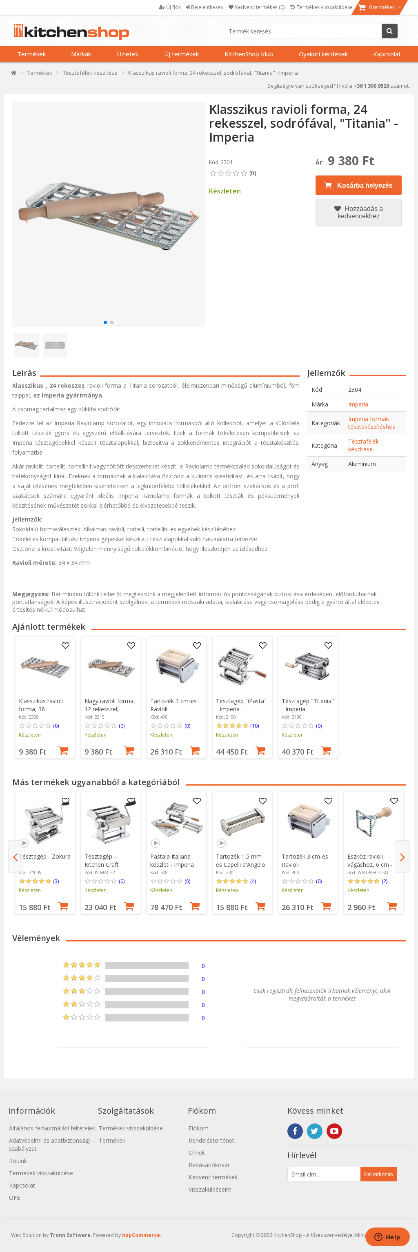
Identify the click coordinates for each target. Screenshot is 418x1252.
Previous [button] (15, 856)
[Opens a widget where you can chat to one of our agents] (387, 1238)
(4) (253, 881)
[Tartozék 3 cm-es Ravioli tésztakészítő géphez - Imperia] (176, 666)
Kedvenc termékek (213, 1177)
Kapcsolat (387, 54)
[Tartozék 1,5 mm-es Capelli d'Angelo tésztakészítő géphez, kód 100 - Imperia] (242, 821)
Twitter (314, 1131)
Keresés (390, 31)
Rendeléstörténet (211, 1140)
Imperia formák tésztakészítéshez (371, 423)
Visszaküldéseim (210, 1189)
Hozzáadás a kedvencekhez (360, 212)
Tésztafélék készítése (363, 445)
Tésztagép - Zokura (45, 856)
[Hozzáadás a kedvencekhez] (66, 646)
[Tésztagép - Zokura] (45, 821)
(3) (56, 881)
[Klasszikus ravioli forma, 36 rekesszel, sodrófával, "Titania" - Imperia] (45, 666)
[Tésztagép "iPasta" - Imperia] (242, 666)
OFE (14, 1197)
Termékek (31, 54)
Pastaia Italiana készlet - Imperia (172, 860)
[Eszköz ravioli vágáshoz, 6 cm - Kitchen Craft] (373, 821)
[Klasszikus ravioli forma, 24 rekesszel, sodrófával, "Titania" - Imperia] (108, 214)
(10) (254, 725)
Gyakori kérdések (323, 54)
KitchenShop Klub (249, 54)
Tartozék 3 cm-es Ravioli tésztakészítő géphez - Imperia (173, 713)
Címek (197, 1153)
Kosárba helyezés (364, 185)
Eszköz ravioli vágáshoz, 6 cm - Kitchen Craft (370, 864)
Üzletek (127, 54)
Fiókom (199, 1128)
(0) (56, 725)
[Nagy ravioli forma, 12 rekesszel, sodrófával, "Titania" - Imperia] (111, 666)
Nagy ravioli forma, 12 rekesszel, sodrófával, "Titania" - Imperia (109, 713)
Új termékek (181, 54)
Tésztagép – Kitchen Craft (101, 860)
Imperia (358, 404)
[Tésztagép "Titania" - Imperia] (308, 666)
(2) (384, 881)
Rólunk (18, 1161)
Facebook (295, 1131)
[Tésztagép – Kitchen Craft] (111, 821)
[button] (24, 216)
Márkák (81, 54)
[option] (45, 697)
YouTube (334, 1131)
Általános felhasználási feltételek (52, 1128)
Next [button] (403, 856)
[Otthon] (14, 74)
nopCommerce (141, 1235)
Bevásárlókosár (209, 1165)
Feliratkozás (378, 1174)
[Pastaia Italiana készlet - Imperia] (176, 821)
